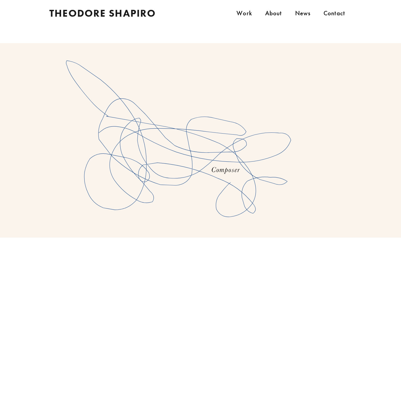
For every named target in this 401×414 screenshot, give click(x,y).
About (273, 13)
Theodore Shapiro (102, 13)
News (303, 13)
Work (244, 13)
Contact (334, 13)
